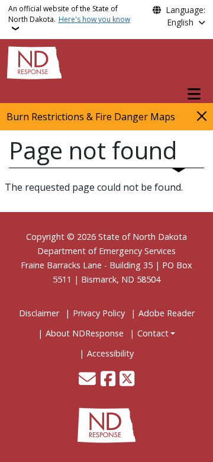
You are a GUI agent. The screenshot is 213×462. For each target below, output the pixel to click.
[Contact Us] (87, 379)
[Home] (34, 61)
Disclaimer (39, 313)
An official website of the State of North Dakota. (69, 14)
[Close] (201, 116)
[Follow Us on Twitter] (127, 379)
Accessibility (110, 353)
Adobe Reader (166, 313)
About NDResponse (85, 333)
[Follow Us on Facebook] (108, 379)
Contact (153, 333)
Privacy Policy (99, 313)
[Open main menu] (194, 94)
